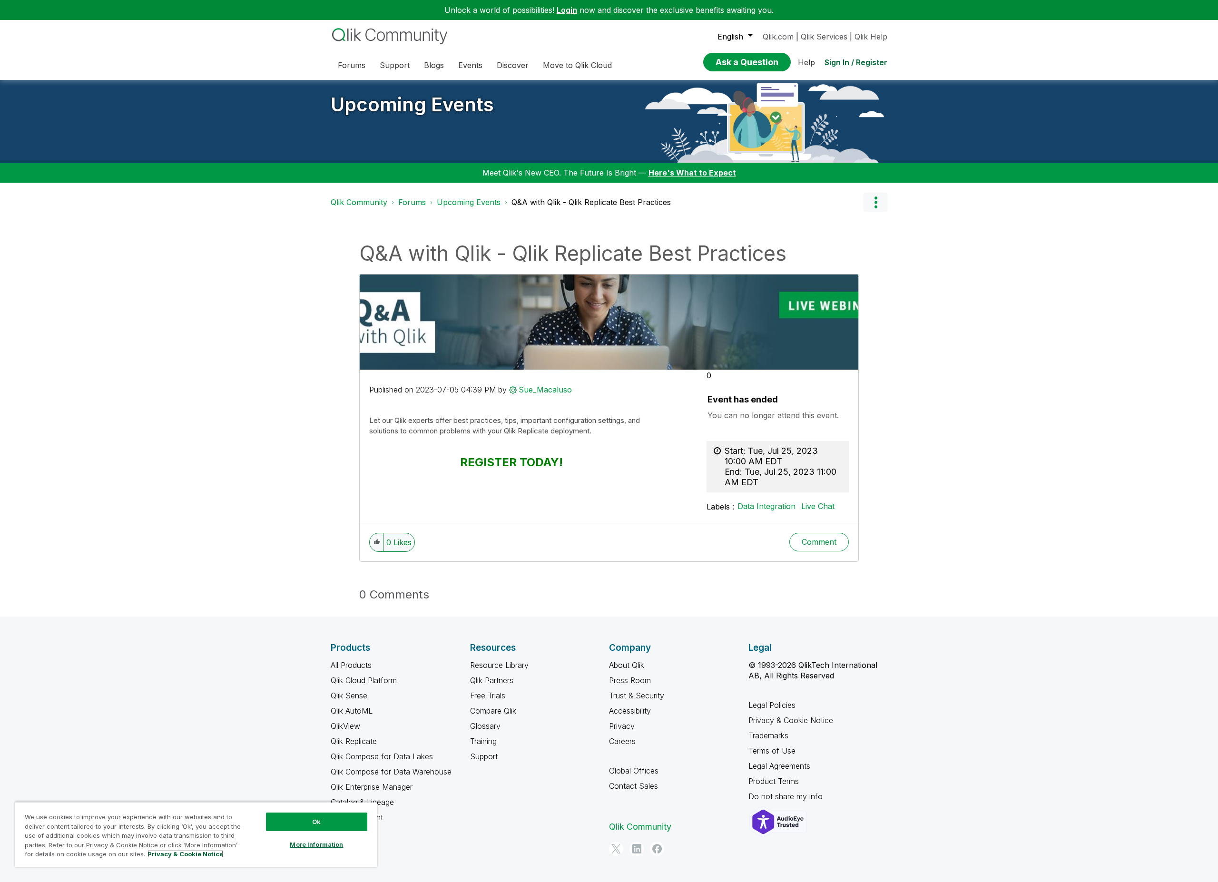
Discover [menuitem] (513, 65)
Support (484, 756)
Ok (316, 821)
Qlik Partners (491, 680)
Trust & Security (636, 695)
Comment (819, 542)
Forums (412, 202)
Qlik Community (359, 202)
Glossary (485, 726)
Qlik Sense (349, 695)
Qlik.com (778, 36)
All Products (351, 665)
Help (806, 62)
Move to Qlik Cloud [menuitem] (577, 65)
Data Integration (766, 506)
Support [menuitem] (395, 65)
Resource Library (499, 665)
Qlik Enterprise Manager (372, 787)
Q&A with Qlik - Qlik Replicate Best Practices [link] (591, 202)
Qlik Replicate (354, 741)
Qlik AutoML (352, 710)
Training (483, 741)
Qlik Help (871, 36)
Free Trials (487, 695)
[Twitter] (616, 849)
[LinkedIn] (636, 849)
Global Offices (633, 770)
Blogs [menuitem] (434, 65)
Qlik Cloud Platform (364, 680)
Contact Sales (633, 786)
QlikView (345, 726)
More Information (316, 844)
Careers (622, 741)
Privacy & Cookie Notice (790, 720)
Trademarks (768, 735)
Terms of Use (772, 750)
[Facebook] (657, 849)
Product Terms (773, 781)
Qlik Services (824, 36)
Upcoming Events (412, 104)
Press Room (630, 680)
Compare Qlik (493, 710)
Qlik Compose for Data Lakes (382, 756)
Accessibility (630, 710)
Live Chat (818, 506)
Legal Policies (772, 705)
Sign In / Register (856, 62)
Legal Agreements (779, 766)
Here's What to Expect (692, 172)
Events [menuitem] (470, 65)
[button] (376, 542)
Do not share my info (786, 796)
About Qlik (626, 665)
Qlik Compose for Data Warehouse (391, 771)
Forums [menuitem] (351, 65)
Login (567, 10)
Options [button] (875, 202)
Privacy (622, 726)
